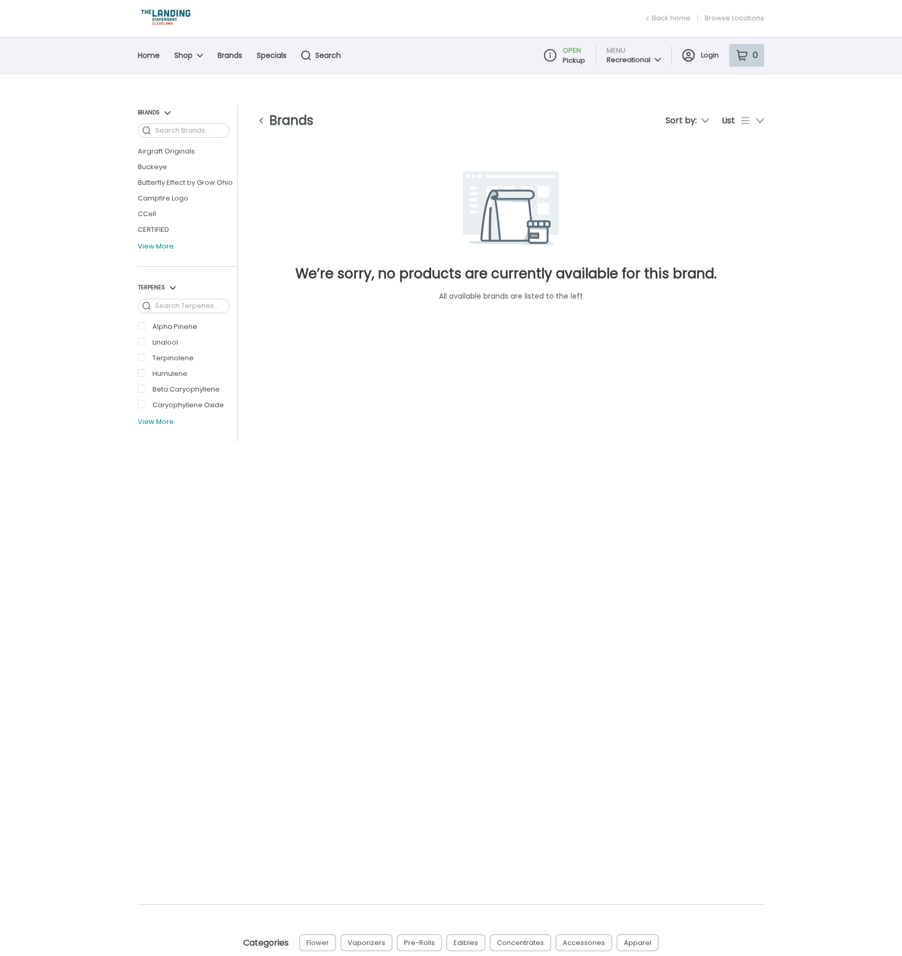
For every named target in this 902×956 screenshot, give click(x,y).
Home (149, 55)
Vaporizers (366, 943)
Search (328, 55)
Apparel (637, 943)
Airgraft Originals (166, 151)
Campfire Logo (163, 198)
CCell (147, 214)
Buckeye (152, 167)
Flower (317, 943)
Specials (272, 55)
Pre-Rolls (419, 943)
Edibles (466, 943)
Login (710, 55)
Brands (230, 55)
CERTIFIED (153, 229)
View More (156, 247)
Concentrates (520, 943)
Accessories (584, 943)
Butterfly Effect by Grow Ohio (185, 182)
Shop (183, 55)
